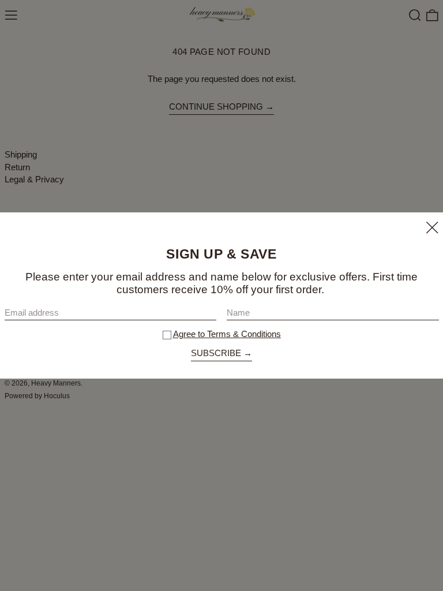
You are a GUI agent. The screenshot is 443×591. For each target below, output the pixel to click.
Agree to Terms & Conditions (227, 334)
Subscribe (216, 353)
